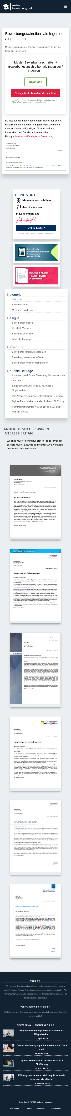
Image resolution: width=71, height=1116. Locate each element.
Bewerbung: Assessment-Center (28, 357)
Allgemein (17, 299)
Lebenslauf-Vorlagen (22, 339)
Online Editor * (36, 228)
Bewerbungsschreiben (23, 333)
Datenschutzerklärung (35, 1108)
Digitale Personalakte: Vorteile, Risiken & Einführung (38, 401)
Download (35, 81)
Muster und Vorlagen (22, 310)
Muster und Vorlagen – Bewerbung (34, 136)
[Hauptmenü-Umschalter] (65, 6)
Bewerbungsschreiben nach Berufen (30, 362)
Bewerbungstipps (20, 304)
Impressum (56, 1108)
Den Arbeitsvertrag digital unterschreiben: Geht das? (38, 396)
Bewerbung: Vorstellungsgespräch (29, 352)
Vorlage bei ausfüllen (35, 93)
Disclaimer (14, 1108)
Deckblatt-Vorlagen (21, 328)
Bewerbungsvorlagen (22, 322)
